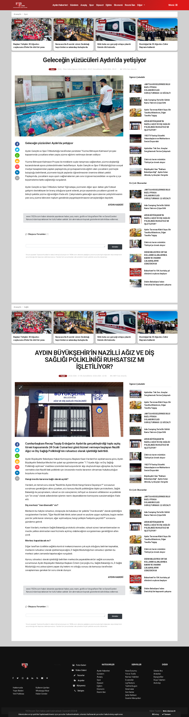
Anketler (157, 674)
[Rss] (38, 678)
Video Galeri (80, 670)
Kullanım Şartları (42, 688)
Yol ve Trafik (130, 674)
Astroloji (157, 683)
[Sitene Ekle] (48, 678)
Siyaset (99, 5)
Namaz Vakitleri (132, 677)
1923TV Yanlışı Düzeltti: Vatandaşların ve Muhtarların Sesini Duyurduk (157, 139)
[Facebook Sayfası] (14, 678)
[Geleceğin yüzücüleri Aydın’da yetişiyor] (69, 106)
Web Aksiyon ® (169, 711)
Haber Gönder (41, 694)
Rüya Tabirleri (159, 680)
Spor (91, 5)
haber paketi (95, 711)
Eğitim (109, 5)
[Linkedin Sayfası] (33, 678)
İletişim (80, 691)
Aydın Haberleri (60, 5)
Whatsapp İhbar (42, 691)
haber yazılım (117, 711)
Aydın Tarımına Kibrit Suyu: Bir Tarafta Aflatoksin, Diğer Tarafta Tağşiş (157, 113)
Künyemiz (81, 685)
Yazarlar (81, 675)
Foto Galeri (81, 665)
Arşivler (81, 680)
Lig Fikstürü (130, 683)
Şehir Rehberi (131, 695)
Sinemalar (129, 689)
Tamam (167, 714)
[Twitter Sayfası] (19, 678)
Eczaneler (129, 680)
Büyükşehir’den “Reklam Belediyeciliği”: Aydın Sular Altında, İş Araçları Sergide (156, 172)
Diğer (140, 5)
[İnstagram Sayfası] (24, 678)
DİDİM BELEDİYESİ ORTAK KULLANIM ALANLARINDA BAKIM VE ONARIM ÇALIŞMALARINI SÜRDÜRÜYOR (155, 258)
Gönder (115, 247)
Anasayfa (17, 14)
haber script (128, 711)
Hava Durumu (131, 671)
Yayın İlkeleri (18, 691)
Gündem (74, 5)
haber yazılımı (83, 711)
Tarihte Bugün (131, 686)
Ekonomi (118, 5)
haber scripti (106, 711)
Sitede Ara (158, 671)
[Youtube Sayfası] (29, 678)
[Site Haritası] (43, 678)
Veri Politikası (18, 694)
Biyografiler (158, 677)
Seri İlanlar (129, 692)
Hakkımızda (18, 688)
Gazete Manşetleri (133, 698)
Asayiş (84, 5)
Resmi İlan (130, 5)
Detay (156, 714)
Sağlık (26, 307)
